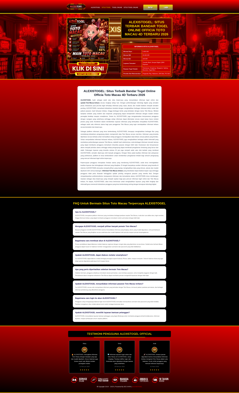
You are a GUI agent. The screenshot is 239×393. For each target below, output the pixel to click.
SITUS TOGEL (106, 7)
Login (166, 7)
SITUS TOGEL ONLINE (131, 7)
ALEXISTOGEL (95, 7)
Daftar (150, 7)
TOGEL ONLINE (117, 7)
